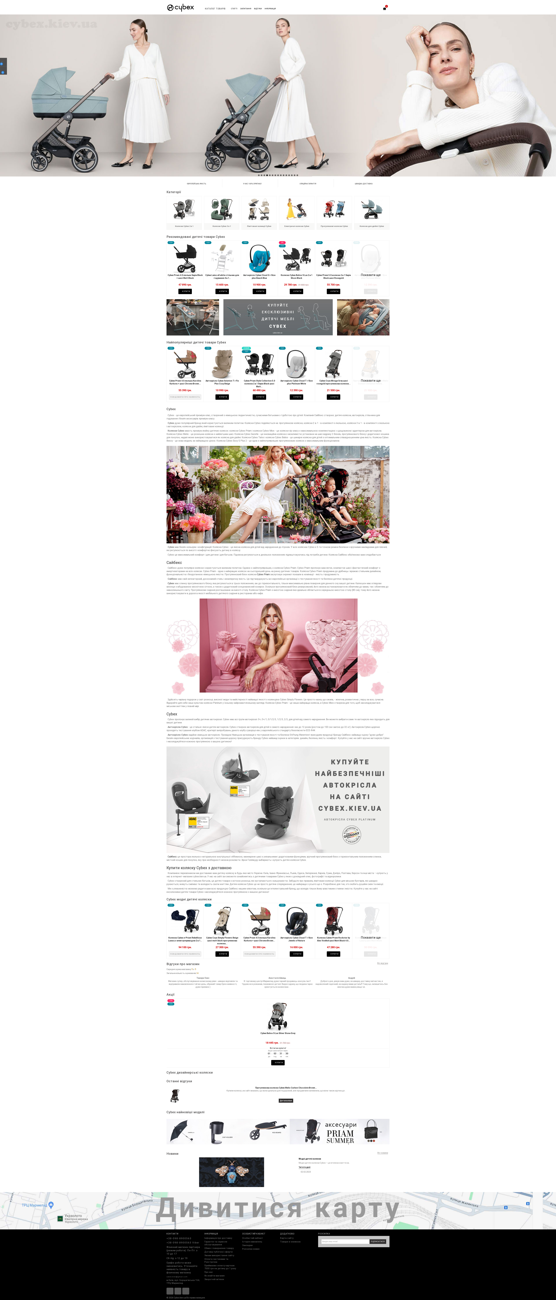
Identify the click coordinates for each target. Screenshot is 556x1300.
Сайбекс (172, 856)
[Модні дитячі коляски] (231, 1172)
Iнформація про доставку (218, 1238)
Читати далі (304, 1167)
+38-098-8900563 (179, 1238)
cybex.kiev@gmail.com (177, 1277)
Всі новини (382, 1153)
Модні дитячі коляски (310, 1159)
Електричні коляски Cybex (296, 226)
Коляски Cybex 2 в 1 (184, 226)
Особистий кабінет (252, 1238)
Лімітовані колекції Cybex (259, 226)
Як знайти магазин (214, 1276)
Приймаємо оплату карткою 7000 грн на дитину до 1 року (220, 1267)
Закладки (247, 1245)
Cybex (171, 583)
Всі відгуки (382, 963)
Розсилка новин (251, 1249)
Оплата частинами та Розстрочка (216, 1260)
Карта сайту (287, 1238)
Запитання (245, 9)
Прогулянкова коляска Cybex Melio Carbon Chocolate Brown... (286, 1088)
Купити (186, 291)
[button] (259, 175)
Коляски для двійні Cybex (372, 226)
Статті (234, 9)
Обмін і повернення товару (219, 1248)
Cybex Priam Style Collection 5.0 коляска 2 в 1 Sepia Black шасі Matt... (259, 384)
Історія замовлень (252, 1242)
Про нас (208, 1272)
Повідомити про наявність (185, 397)
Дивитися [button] (278, 1131)
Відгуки (258, 9)
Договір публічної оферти (218, 1252)
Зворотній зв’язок (214, 1279)
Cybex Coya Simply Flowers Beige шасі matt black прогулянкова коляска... (222, 941)
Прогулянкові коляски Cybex (334, 226)
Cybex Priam (263, 574)
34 (197, 973)
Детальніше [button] (286, 1101)
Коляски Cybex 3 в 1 (222, 226)
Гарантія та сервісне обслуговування (215, 1243)
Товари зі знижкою (290, 1242)
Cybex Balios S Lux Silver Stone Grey (277, 1033)
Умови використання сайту (219, 1255)
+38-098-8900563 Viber (183, 1242)
